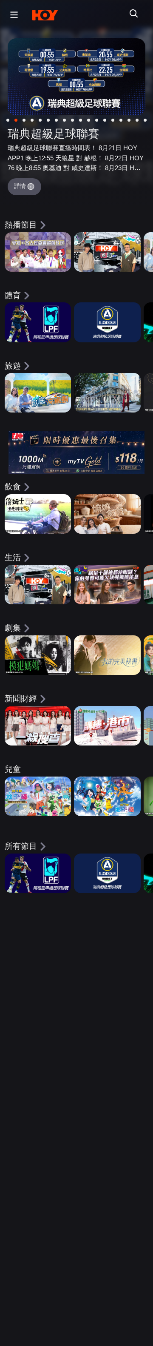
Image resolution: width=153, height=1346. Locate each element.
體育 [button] (13, 295)
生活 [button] (13, 557)
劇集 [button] (13, 627)
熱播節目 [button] (21, 224)
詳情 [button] (20, 186)
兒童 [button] (13, 769)
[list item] (38, 252)
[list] (76, 257)
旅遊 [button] (13, 365)
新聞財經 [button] (21, 698)
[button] (12, 15)
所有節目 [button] (21, 846)
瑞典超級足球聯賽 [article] (53, 134)
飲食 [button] (13, 486)
